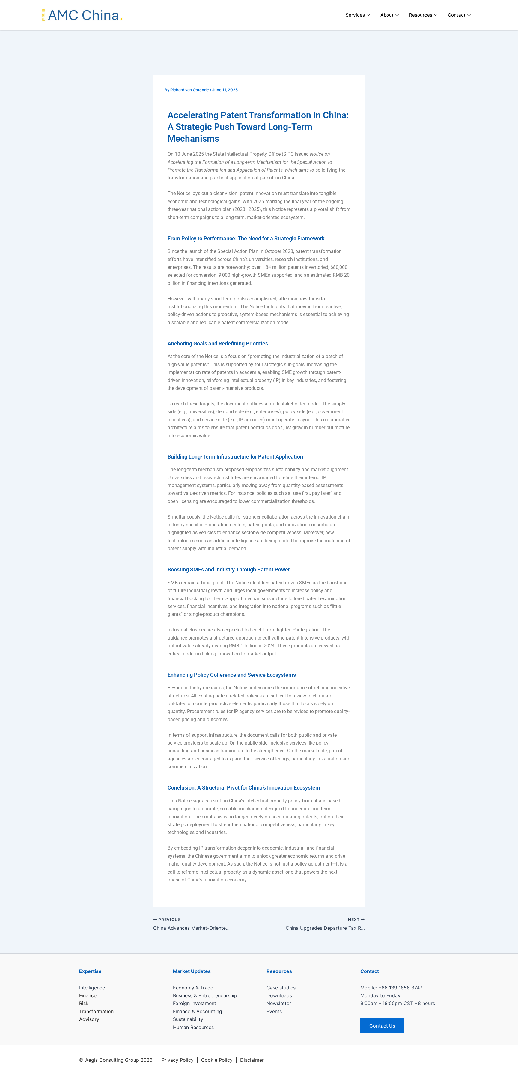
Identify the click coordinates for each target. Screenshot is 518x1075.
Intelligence (92, 988)
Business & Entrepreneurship (205, 995)
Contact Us (382, 1026)
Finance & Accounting (197, 1011)
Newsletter (278, 1003)
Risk (83, 1003)
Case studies (281, 988)
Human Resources (193, 1027)
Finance (88, 995)
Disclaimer (252, 1060)
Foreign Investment (194, 1003)
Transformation (96, 1011)
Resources (420, 15)
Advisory (89, 1019)
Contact (457, 15)
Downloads (279, 995)
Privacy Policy (178, 1060)
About (387, 15)
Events (274, 1011)
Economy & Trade (193, 988)
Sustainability (188, 1019)
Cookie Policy (217, 1060)
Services (355, 15)
